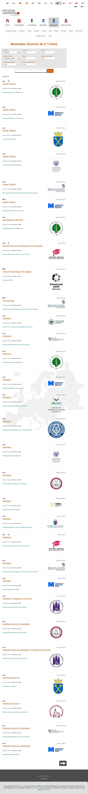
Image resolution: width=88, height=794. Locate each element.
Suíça (50, 36)
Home (7, 25)
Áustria (29, 31)
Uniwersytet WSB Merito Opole (11, 589)
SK (71, 3)
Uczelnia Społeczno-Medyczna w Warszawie (15, 483)
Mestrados (53, 25)
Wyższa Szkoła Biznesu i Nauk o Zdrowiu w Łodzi (16, 254)
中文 (84, 6)
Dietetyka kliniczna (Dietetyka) (16, 624)
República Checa (41, 36)
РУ (65, 3)
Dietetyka (7, 318)
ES (28, 3)
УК (84, 3)
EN (9, 3)
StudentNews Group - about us (44, 776)
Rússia (71, 31)
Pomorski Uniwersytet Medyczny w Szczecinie (15, 712)
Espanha (36, 31)
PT (59, 3)
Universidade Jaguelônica (10, 139)
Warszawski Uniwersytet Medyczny (12, 165)
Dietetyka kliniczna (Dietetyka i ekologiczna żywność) (27, 650)
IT (46, 3)
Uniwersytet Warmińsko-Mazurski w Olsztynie (15, 406)
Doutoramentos (66, 25)
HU (41, 3)
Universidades (19, 25)
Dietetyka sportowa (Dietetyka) (16, 746)
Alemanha (22, 31)
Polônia (56, 31)
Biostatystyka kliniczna (13, 220)
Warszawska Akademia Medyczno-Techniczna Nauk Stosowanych (20, 193)
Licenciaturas (31, 25)
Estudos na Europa (11, 31)
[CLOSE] (47, 789)
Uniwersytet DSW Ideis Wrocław (11, 509)
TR (78, 3)
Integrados (43, 25)
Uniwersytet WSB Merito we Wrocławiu (13, 118)
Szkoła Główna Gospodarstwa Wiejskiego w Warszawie (17, 327)
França (44, 31)
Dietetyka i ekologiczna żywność (17, 599)
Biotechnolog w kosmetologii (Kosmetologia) (22, 246)
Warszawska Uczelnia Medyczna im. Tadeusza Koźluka (17, 430)
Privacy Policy (35, 788)
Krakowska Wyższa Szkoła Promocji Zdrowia (15, 607)
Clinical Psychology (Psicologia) (17, 272)
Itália (50, 31)
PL (53, 3)
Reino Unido (78, 31)
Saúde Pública (9, 84)
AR (77, 6)
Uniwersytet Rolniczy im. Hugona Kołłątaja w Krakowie (17, 527)
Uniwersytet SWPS (8, 280)
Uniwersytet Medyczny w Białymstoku (13, 92)
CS (15, 3)
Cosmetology (8, 301)
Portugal (63, 31)
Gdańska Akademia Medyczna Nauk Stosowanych (16, 344)
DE (22, 3)
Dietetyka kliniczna (11, 678)
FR (34, 3)
